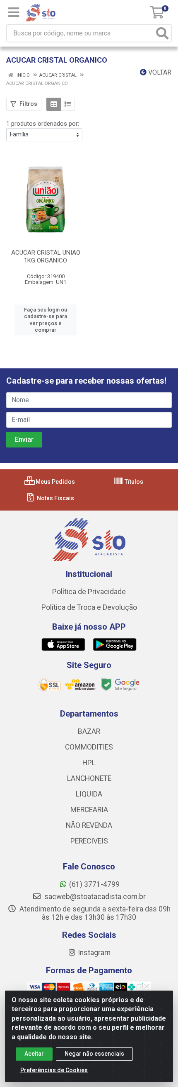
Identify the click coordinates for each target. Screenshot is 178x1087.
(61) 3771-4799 (94, 884)
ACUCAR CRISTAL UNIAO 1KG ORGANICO (45, 256)
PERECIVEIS (89, 841)
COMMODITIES (89, 747)
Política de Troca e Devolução (89, 607)
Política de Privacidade (89, 592)
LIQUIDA (89, 794)
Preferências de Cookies (54, 1070)
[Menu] (13, 12)
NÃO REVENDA (89, 825)
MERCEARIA (89, 810)
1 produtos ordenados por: (42, 123)
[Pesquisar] (162, 33)
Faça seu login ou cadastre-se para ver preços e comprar (45, 320)
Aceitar (34, 1053)
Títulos (133, 481)
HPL (89, 763)
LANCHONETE (89, 778)
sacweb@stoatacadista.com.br (94, 897)
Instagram (94, 953)
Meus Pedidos (54, 481)
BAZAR (89, 731)
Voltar (159, 72)
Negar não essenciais (94, 1053)
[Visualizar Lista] (67, 104)
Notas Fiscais (55, 498)
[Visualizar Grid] (53, 104)
